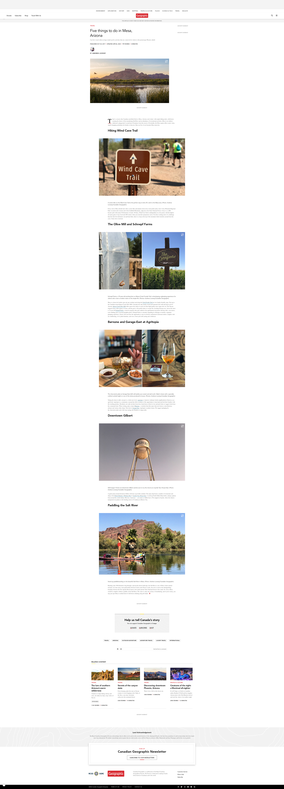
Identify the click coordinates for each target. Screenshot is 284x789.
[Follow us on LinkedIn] (194, 787)
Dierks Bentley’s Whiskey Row (123, 496)
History (121, 11)
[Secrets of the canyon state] (129, 688)
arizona (115, 640)
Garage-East (136, 408)
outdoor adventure (129, 640)
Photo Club (181, 774)
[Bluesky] (121, 649)
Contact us (138, 787)
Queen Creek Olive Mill (119, 306)
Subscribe (18, 16)
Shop (26, 16)
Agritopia (140, 400)
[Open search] (272, 15)
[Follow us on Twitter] (181, 787)
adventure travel (146, 640)
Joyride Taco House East (139, 496)
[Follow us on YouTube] (191, 787)
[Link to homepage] (142, 15)
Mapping (135, 11)
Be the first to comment (160, 649)
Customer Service (182, 772)
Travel (177, 11)
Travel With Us (36, 15)
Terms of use (115, 787)
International (175, 640)
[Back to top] (4, 785)
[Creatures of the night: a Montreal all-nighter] (181, 688)
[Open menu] (276, 15)
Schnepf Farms (120, 310)
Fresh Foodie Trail (148, 302)
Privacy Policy (127, 787)
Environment (100, 11)
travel (106, 640)
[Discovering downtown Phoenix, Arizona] (155, 688)
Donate (9, 16)
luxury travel (161, 640)
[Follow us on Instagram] (184, 787)
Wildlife (185, 11)
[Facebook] (118, 649)
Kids (128, 11)
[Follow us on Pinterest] (188, 787)
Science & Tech (167, 11)
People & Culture (146, 11)
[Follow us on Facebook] (178, 787)
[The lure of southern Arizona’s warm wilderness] (102, 688)
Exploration (112, 11)
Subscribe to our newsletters (142, 758)
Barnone (137, 406)
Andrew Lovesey (99, 53)
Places (157, 11)
